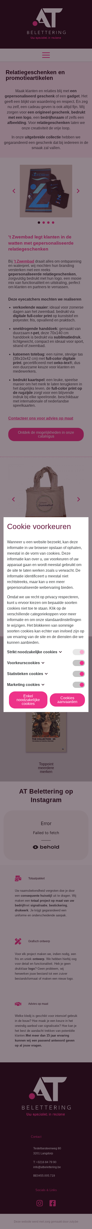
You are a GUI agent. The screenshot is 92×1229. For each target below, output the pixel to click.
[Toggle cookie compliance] (79, 663)
